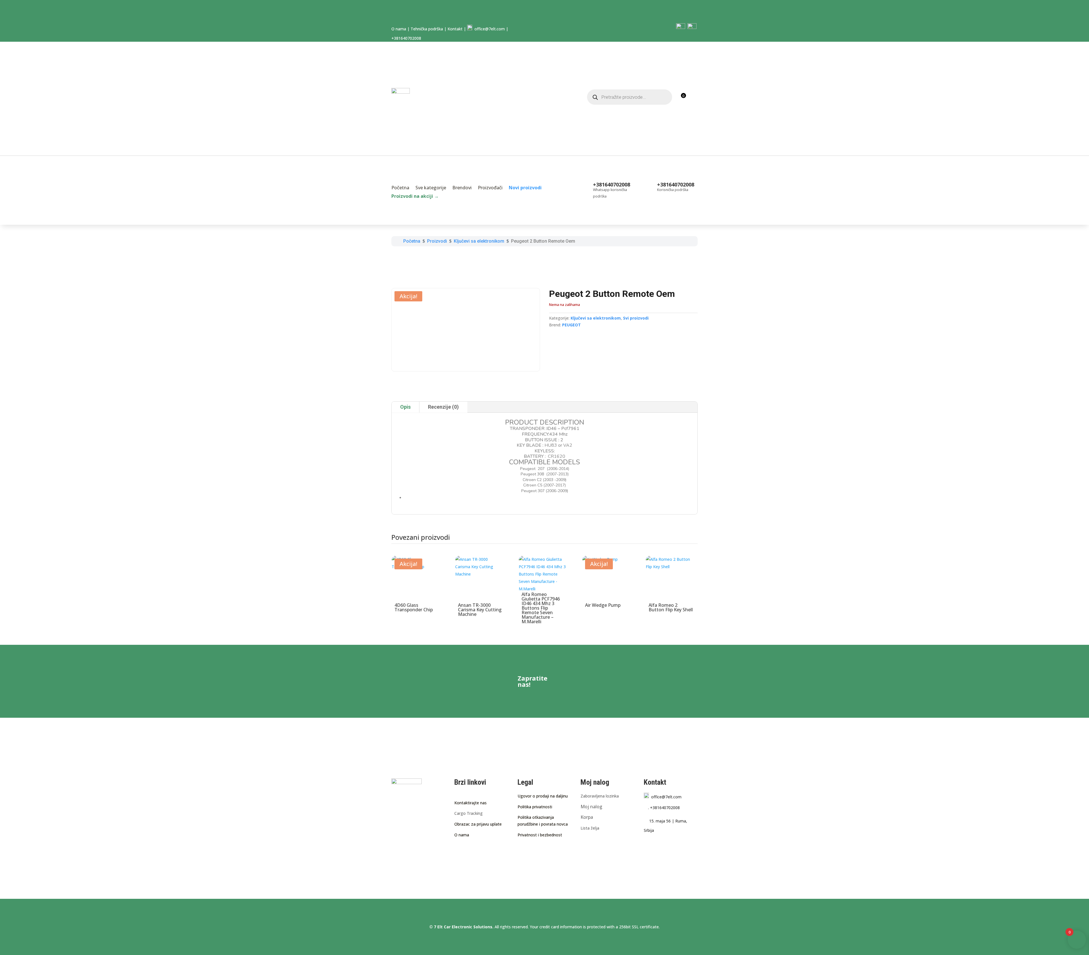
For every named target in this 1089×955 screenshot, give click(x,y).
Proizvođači (490, 188)
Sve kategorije (430, 188)
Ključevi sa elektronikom (596, 318)
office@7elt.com (488, 29)
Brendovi (462, 188)
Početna (400, 188)
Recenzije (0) (443, 407)
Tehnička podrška (427, 29)
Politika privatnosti (535, 806)
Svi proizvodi (636, 318)
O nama (398, 29)
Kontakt (455, 29)
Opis (405, 407)
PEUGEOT (571, 325)
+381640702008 (664, 807)
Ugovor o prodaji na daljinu (543, 796)
